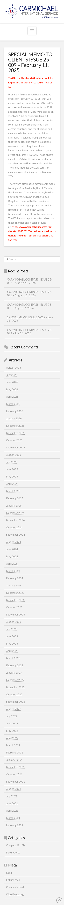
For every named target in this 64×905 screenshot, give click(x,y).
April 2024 (12, 563)
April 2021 (12, 810)
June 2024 (12, 549)
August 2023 (13, 621)
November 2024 (15, 520)
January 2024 (14, 585)
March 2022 (13, 745)
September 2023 (15, 614)
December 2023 (15, 592)
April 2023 (12, 650)
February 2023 (14, 665)
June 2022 (12, 723)
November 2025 (15, 432)
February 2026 (14, 411)
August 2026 (13, 367)
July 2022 (11, 716)
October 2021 (14, 774)
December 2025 (15, 425)
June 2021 (12, 803)
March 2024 (13, 570)
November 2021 (15, 767)
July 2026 (11, 374)
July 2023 (11, 629)
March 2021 (13, 817)
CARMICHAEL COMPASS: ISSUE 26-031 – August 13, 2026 (29, 294)
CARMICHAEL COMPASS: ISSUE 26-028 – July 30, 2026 (29, 332)
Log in (9, 872)
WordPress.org (15, 894)
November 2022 (15, 687)
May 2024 (12, 556)
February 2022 (14, 752)
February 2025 (14, 498)
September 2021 (15, 781)
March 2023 (13, 658)
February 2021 (14, 825)
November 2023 (15, 599)
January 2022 (14, 759)
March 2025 (13, 491)
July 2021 (11, 796)
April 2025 (12, 483)
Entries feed (13, 879)
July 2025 (11, 461)
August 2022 (13, 708)
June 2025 (12, 469)
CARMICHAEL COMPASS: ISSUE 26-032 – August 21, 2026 (29, 281)
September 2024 (15, 534)
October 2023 (14, 607)
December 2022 (15, 679)
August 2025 (13, 454)
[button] (32, 31)
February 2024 (14, 578)
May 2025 (12, 476)
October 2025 (14, 440)
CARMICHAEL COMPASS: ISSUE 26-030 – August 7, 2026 (29, 306)
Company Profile (15, 845)
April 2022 (12, 737)
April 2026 (12, 396)
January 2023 (14, 672)
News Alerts (13, 852)
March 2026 (13, 403)
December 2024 (15, 512)
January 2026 (14, 418)
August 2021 (13, 788)
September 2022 (15, 701)
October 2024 (14, 527)
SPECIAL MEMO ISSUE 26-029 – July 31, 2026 (30, 319)
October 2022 (14, 694)
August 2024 (13, 541)
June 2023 (12, 636)
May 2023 (12, 643)
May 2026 (12, 389)
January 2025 (14, 505)
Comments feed (15, 887)
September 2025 (15, 447)
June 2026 (12, 382)
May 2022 (12, 730)
